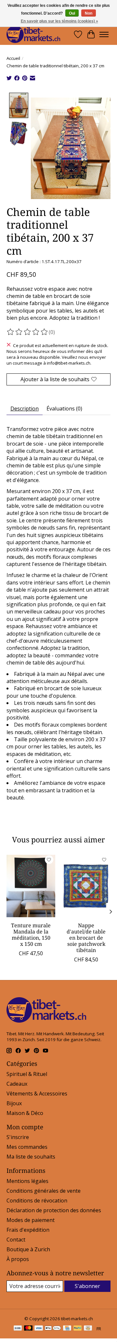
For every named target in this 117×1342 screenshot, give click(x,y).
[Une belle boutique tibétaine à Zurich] (33, 34)
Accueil (13, 58)
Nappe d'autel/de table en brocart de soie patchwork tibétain (86, 938)
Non (88, 13)
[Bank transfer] (18, 1328)
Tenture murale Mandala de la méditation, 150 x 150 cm (31, 935)
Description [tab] (24, 408)
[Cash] (88, 1328)
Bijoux (14, 1103)
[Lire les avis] (27, 332)
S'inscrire (17, 1137)
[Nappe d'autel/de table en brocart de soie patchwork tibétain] (86, 886)
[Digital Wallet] (53, 1328)
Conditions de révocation (36, 1200)
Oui (72, 13)
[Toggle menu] (104, 34)
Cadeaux (16, 1083)
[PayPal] (77, 1328)
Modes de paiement (30, 1220)
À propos (17, 1259)
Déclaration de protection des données (53, 1210)
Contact (15, 1239)
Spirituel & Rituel (26, 1074)
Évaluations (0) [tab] (64, 408)
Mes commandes (26, 1146)
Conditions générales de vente (43, 1190)
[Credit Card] (67, 1328)
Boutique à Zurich (28, 1249)
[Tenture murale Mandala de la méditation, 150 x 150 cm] (30, 886)
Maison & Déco (24, 1113)
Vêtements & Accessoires (36, 1093)
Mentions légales (27, 1181)
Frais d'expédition (27, 1229)
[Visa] (38, 1328)
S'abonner (87, 1286)
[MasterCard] (28, 1328)
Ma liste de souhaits (30, 1156)
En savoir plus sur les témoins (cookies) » (59, 21)
